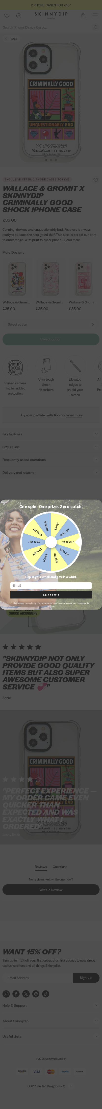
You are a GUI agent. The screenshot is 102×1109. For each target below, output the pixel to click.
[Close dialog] (4, 503)
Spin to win (51, 594)
